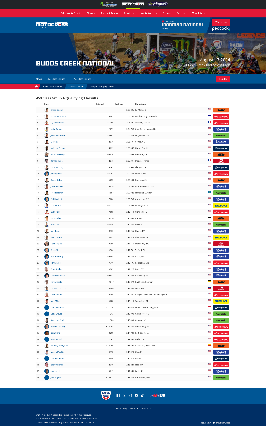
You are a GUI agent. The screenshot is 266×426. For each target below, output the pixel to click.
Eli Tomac (55, 141)
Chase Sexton (57, 110)
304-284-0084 (87, 422)
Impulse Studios (223, 422)
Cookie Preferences (45, 418)
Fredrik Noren (57, 192)
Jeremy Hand (56, 173)
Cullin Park (55, 212)
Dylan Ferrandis (58, 122)
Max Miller (55, 301)
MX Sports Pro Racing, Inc (61, 415)
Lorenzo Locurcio (58, 288)
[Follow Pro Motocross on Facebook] (118, 395)
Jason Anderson (58, 135)
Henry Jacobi (56, 282)
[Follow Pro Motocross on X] (124, 395)
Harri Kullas (56, 218)
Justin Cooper (57, 129)
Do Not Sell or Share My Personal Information (77, 418)
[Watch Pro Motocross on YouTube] (136, 395)
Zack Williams (57, 364)
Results (223, 78)
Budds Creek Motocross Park (208, 65)
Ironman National (183, 25)
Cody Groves (56, 313)
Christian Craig (57, 167)
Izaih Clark (55, 333)
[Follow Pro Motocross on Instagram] (130, 395)
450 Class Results (76, 86)
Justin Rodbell (57, 186)
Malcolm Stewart (58, 148)
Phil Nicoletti (56, 199)
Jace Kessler (56, 371)
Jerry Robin (55, 231)
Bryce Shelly (56, 250)
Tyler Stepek (56, 243)
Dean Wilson (56, 294)
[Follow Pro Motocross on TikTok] (142, 395)
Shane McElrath (58, 320)
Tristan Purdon (57, 358)
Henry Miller (56, 262)
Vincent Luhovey (58, 326)
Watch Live (221, 22)
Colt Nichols (56, 205)
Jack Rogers (56, 377)
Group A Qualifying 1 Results (103, 86)
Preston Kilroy (57, 256)
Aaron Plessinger (58, 154)
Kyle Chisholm (57, 237)
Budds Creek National (52, 86)
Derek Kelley (56, 180)
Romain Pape (57, 161)
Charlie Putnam (57, 307)
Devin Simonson (58, 275)
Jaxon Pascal (56, 339)
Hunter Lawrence (58, 116)
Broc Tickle (56, 224)
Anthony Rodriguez (59, 345)
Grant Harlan (56, 269)
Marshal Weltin (57, 352)
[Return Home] (52, 25)
